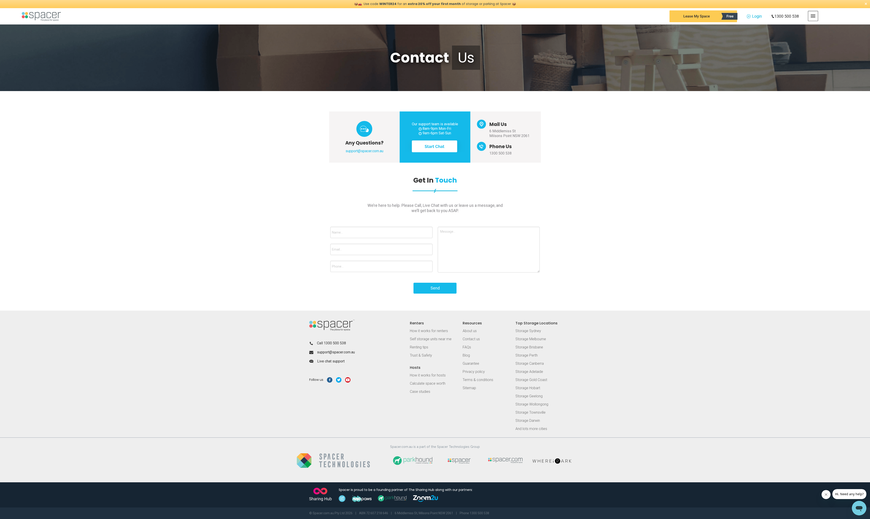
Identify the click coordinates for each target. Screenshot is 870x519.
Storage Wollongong (531, 404)
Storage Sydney (528, 331)
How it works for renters (429, 331)
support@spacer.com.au (336, 352)
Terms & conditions (478, 380)
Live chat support (331, 361)
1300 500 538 (786, 16)
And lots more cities (531, 429)
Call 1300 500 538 (331, 343)
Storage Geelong (529, 396)
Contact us (471, 339)
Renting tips (419, 347)
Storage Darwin (527, 420)
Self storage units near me (431, 339)
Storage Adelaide (529, 371)
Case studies (420, 391)
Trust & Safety (421, 355)
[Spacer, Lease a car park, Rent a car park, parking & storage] (42, 16)
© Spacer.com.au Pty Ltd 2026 (331, 513)
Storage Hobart (527, 388)
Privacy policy (474, 371)
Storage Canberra (529, 363)
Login (757, 16)
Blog (466, 355)
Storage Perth (526, 355)
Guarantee (471, 363)
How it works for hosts (428, 375)
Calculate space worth (427, 383)
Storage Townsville (530, 412)
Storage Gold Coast (531, 380)
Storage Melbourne (530, 339)
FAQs (467, 347)
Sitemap (469, 388)
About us (470, 331)
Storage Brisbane (529, 347)
